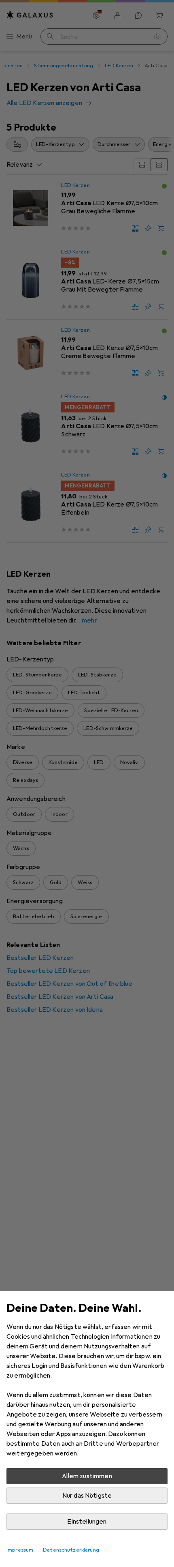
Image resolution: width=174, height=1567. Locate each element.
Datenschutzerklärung (71, 1550)
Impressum (19, 1550)
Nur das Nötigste (87, 1496)
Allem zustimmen (87, 1476)
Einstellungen (86, 1522)
